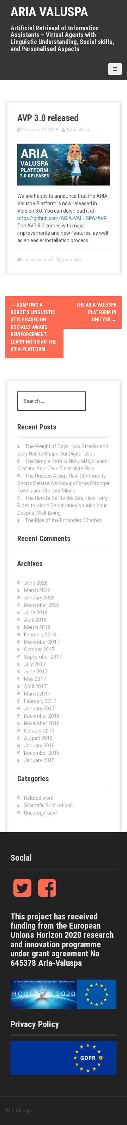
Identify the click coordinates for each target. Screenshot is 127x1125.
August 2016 (38, 738)
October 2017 (39, 649)
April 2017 (35, 686)
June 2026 (36, 583)
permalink (71, 259)
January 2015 (39, 760)
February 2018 (40, 634)
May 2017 (35, 679)
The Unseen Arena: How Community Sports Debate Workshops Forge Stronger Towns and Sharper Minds (63, 483)
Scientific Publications (48, 805)
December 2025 (42, 605)
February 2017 (40, 701)
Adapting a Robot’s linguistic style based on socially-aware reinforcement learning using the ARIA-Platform (33, 327)
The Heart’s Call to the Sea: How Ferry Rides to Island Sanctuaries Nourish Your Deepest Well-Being (62, 505)
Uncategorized (38, 259)
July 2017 (35, 664)
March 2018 (37, 627)
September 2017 (43, 657)
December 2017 (42, 642)
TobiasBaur (77, 129)
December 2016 (42, 716)
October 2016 (39, 731)
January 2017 (39, 708)
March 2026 (37, 590)
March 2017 (37, 694)
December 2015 (42, 753)
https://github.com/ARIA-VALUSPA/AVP (61, 218)
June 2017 (36, 671)
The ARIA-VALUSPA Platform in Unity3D (96, 312)
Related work (38, 798)
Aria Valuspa (49, 12)
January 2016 (39, 745)
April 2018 (35, 620)
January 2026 (39, 598)
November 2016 (42, 723)
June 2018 (36, 612)
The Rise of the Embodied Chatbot (63, 520)
